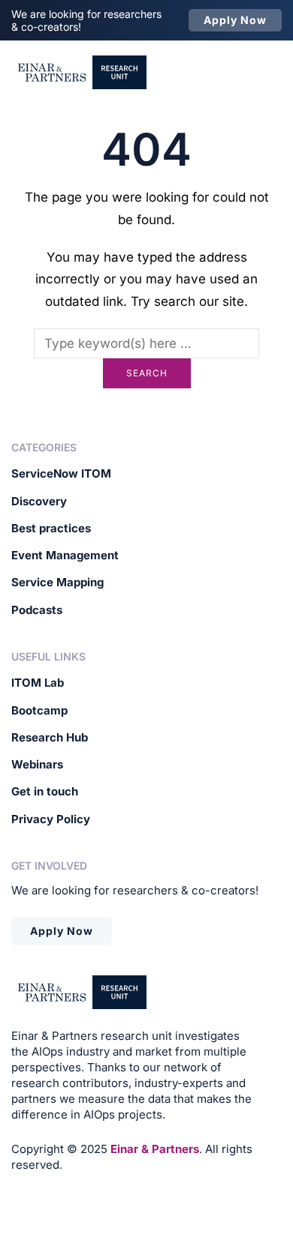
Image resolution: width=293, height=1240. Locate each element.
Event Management (65, 555)
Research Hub (49, 737)
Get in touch (44, 791)
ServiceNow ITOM (61, 473)
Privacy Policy (50, 819)
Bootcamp (39, 710)
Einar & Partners (154, 1149)
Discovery (39, 501)
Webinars (37, 764)
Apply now (235, 19)
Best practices (51, 528)
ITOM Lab (37, 682)
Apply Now (61, 930)
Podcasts (36, 610)
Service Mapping (57, 582)
